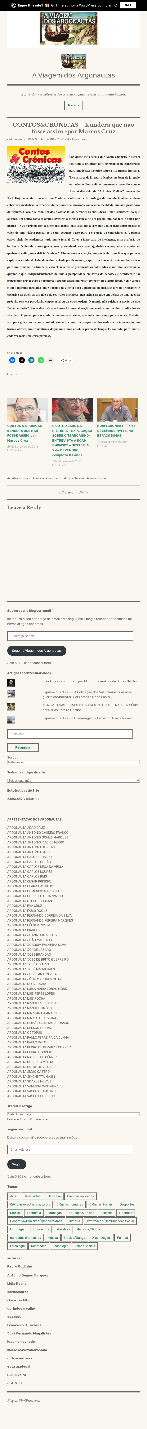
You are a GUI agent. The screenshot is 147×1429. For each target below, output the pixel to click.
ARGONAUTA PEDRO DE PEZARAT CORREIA (39, 1047)
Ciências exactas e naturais (30, 1204)
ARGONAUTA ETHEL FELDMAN (29, 901)
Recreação (38, 1246)
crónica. (39, 478)
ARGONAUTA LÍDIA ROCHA (26, 984)
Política (122, 1238)
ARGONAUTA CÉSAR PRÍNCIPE (29, 881)
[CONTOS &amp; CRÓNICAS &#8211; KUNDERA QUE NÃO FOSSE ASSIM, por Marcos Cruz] (27, 410)
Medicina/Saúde (88, 1229)
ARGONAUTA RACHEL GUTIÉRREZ (32, 1057)
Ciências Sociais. (101, 1204)
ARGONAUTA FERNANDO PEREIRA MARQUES (40, 920)
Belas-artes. (32, 1196)
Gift (128, 5)
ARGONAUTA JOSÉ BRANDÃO (29, 954)
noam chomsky (98, 478)
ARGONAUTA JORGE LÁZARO (29, 950)
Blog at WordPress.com (23, 1401)
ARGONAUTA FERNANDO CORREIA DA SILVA (39, 915)
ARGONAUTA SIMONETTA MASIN (31, 1076)
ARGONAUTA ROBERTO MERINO (31, 1062)
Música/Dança (74, 1238)
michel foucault (76, 478)
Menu (72, 105)
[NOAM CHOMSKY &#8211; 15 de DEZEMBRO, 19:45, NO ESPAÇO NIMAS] (117, 410)
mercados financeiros (25, 1238)
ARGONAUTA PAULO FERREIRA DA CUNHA (38, 1037)
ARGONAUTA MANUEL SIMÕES (29, 1008)
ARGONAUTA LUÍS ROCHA (26, 998)
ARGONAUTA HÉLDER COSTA (28, 925)
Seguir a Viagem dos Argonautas (37, 651)
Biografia (54, 1196)
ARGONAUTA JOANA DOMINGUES (32, 935)
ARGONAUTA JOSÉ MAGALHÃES (31, 969)
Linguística (41, 1229)
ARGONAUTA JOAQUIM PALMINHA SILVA (36, 945)
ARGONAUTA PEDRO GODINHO (29, 1052)
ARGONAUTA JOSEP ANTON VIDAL (32, 974)
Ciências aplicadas (80, 1196)
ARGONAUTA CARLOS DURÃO (29, 862)
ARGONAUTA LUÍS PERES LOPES (31, 993)
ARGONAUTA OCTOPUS (24, 1032)
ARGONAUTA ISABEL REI (25, 930)
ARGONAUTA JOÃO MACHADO (29, 940)
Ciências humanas (69, 1204)
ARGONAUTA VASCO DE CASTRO (31, 1091)
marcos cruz (55, 478)
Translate (40, 1119)
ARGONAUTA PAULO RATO (26, 1042)
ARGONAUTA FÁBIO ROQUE (27, 911)
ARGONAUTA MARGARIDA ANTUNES (33, 1013)
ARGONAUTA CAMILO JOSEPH (29, 857)
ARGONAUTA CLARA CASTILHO (30, 886)
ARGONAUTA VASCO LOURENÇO (31, 1096)
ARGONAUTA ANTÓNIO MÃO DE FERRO (35, 842)
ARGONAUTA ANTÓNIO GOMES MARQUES (37, 837)
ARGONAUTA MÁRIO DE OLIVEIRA (31, 1018)
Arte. (13, 1196)
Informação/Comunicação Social (110, 1221)
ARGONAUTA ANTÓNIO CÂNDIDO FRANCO (38, 832)
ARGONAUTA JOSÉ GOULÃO (28, 964)
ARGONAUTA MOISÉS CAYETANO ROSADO (38, 1023)
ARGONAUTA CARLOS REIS (27, 876)
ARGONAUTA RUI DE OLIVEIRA (29, 1067)
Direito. (15, 1213)
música (52, 1238)
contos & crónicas (20, 478)
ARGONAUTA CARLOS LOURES (29, 872)
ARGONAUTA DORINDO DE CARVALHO (35, 896)
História (74, 1221)
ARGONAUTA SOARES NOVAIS (29, 1081)
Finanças (125, 1213)
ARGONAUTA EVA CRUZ (24, 906)
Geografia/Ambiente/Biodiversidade (36, 1221)
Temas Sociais (85, 1246)
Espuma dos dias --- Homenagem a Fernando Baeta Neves (87, 718)
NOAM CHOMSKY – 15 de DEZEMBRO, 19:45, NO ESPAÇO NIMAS (116, 430)
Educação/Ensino (81, 1213)
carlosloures (14, 139)
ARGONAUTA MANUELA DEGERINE (32, 1003)
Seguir (17, 1164)
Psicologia (17, 1246)
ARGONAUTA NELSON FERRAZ (29, 1028)
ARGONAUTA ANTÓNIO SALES (29, 852)
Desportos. (127, 1204)
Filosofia (66, 139)
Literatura (78, 139)
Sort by (12, 757)
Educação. (54, 1213)
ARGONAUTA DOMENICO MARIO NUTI (34, 891)
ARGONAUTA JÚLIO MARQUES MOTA (34, 979)
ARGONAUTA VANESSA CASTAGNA (33, 1086)
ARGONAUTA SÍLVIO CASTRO (28, 1071)
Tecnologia (60, 1246)
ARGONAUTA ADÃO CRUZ (26, 828)
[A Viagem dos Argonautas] (73, 29)
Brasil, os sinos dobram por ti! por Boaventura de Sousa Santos (90, 681)
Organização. (101, 1238)
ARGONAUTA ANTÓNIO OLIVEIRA (31, 847)
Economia (34, 1213)
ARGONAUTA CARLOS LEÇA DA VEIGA (35, 867)
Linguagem (18, 1229)
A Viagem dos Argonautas (73, 75)
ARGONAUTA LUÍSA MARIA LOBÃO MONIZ (37, 989)
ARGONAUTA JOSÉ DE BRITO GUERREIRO (38, 959)
